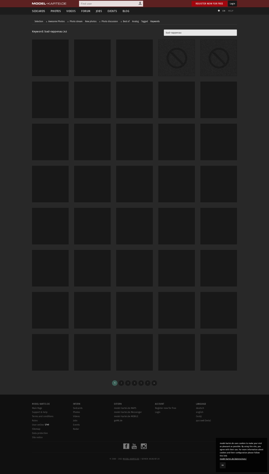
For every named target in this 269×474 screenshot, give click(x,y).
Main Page (37, 408)
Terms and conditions (42, 416)
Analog (135, 21)
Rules (35, 420)
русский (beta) (203, 420)
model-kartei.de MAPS (125, 408)
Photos (56, 11)
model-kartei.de (131, 459)
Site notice (37, 437)
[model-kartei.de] (49, 3)
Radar (76, 429)
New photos (90, 21)
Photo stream (76, 21)
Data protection (40, 433)
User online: (40, 425)
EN (224, 11)
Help (230, 11)
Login (232, 3)
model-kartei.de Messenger (128, 412)
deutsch (200, 408)
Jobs (99, 11)
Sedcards (38, 11)
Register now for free (209, 3)
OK (223, 465)
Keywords (155, 21)
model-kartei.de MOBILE (126, 416)
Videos (71, 11)
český (199, 416)
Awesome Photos (56, 21)
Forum (85, 11)
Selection (39, 21)
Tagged (144, 21)
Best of (126, 21)
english (199, 412)
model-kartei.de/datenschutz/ (233, 459)
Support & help (39, 412)
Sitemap (36, 429)
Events (112, 11)
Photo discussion (110, 21)
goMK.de (118, 420)
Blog (126, 11)
